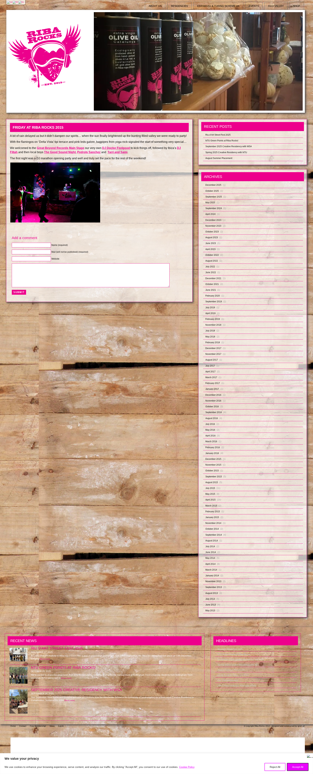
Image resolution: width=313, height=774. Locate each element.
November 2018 (213, 325)
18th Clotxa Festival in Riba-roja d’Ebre (237, 685)
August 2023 (211, 237)
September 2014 (213, 535)
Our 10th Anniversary (228, 680)
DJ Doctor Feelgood (116, 148)
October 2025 (212, 191)
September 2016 (213, 412)
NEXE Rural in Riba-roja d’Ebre (233, 675)
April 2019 (210, 313)
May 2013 (210, 610)
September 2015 (213, 476)
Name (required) (59, 245)
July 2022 (210, 266)
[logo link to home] (50, 56)
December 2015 (213, 459)
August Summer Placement (218, 158)
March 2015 (211, 505)
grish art (301, 726)
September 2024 (213, 208)
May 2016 (210, 430)
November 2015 (213, 465)
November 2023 (213, 226)
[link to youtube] (291, 732)
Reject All (275, 766)
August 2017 (211, 360)
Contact (22, 726)
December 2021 (213, 278)
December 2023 (213, 220)
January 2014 (212, 575)
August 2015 (211, 482)
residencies (179, 6)
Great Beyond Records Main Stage (60, 148)
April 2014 (210, 564)
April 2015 (210, 500)
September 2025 (213, 196)
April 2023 (210, 249)
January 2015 (212, 517)
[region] (156, 763)
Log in (61, 726)
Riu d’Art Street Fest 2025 (218, 135)
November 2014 (213, 523)
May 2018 (210, 336)
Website (55, 259)
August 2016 (211, 418)
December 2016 (213, 395)
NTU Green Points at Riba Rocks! (221, 140)
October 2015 (212, 470)
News (52, 726)
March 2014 (211, 570)
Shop (296, 6)
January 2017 (212, 389)
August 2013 (211, 593)
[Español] (21, 2)
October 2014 (212, 529)
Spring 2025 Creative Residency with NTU (226, 152)
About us (155, 6)
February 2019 (212, 319)
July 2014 (210, 546)
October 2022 (212, 255)
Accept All (297, 766)
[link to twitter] (281, 732)
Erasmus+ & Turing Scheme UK (218, 6)
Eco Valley (276, 6)
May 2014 (210, 558)
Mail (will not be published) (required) (69, 252)
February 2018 (212, 342)
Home (13, 726)
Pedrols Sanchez (89, 152)
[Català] (10, 2)
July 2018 (210, 330)
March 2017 (211, 377)
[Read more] (45, 659)
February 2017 (212, 383)
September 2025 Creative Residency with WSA (228, 146)
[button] (55, 192)
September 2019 (213, 301)
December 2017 (213, 348)
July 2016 (210, 424)
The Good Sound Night (60, 152)
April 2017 (210, 371)
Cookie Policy (187, 766)
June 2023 (210, 243)
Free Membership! (38, 726)
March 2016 (211, 441)
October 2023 (212, 231)
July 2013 (210, 599)
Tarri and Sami (117, 152)
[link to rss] (300, 732)
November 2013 (213, 581)
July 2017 (210, 366)
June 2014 (210, 552)
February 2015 (212, 511)
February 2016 (212, 447)
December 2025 (213, 185)
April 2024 (210, 214)
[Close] (309, 756)
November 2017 (213, 354)
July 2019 (210, 307)
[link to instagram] (272, 732)
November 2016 (213, 400)
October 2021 (212, 284)
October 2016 (212, 406)
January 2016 (212, 453)
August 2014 (211, 540)
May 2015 (210, 494)
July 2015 (210, 488)
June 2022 (210, 272)
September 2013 (213, 587)
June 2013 (210, 604)
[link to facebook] (262, 732)
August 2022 (211, 261)
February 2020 (212, 296)
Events (254, 6)
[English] (15, 2)
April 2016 (210, 435)
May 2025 (210, 202)
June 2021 (210, 290)
